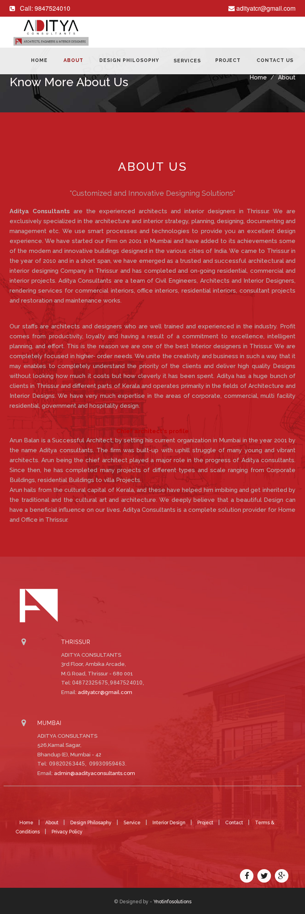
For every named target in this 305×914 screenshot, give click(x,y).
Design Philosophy (129, 60)
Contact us (275, 60)
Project (228, 60)
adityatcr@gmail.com (105, 692)
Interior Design (169, 822)
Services (187, 61)
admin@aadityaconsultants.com (94, 773)
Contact (234, 822)
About (73, 60)
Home (39, 60)
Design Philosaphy (91, 822)
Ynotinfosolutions (172, 901)
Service (133, 822)
